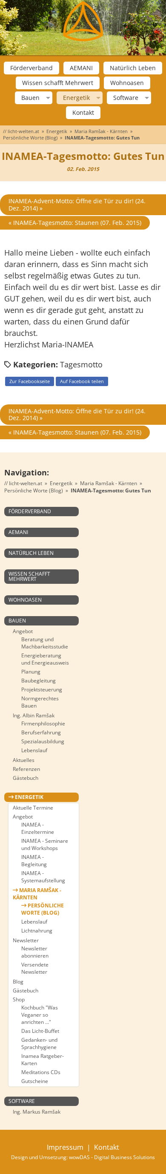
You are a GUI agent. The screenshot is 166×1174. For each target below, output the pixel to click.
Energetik (76, 98)
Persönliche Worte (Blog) (30, 137)
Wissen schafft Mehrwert (57, 83)
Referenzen (26, 769)
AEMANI (81, 68)
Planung (30, 671)
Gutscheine (34, 1081)
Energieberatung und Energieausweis (45, 659)
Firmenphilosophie (43, 723)
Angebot (23, 631)
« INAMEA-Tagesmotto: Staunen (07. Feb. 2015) (75, 223)
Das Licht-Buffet (40, 1031)
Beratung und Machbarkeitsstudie (44, 643)
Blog (18, 981)
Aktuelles (23, 760)
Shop (19, 999)
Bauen (30, 98)
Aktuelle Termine (33, 807)
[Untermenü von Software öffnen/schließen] (145, 97)
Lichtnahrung (36, 930)
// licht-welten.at (21, 131)
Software (125, 98)
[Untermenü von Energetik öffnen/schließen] (97, 97)
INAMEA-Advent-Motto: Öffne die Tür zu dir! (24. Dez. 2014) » (77, 204)
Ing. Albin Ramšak (33, 715)
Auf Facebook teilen (82, 381)
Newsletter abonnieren (35, 952)
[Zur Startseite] (83, 21)
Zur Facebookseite (29, 381)
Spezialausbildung (42, 741)
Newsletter (26, 940)
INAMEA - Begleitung (34, 860)
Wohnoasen (127, 83)
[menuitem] (31, 68)
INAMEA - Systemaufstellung (43, 877)
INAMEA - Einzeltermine (37, 828)
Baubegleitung (38, 680)
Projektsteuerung (41, 689)
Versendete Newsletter (35, 968)
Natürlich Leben (133, 68)
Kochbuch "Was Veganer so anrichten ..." (39, 1015)
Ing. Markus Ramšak (36, 1111)
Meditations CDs (40, 1072)
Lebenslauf (34, 750)
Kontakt (83, 112)
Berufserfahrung (41, 732)
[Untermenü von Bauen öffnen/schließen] (47, 97)
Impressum (65, 1147)
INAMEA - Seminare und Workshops (44, 844)
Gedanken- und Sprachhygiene (39, 1043)
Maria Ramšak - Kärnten (101, 131)
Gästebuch (25, 778)
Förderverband (31, 68)
